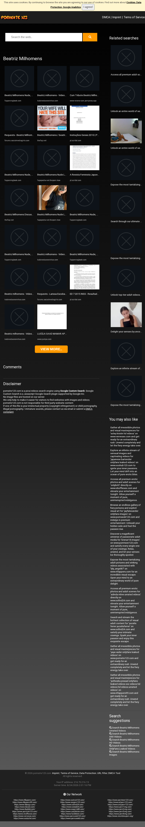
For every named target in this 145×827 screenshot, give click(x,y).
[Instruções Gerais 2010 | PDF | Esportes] (84, 129)
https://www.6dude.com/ (25, 807)
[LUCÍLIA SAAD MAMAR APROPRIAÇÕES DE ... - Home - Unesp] (52, 328)
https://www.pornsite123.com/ (24, 811)
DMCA (106, 17)
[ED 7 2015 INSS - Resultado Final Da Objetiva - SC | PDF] (84, 288)
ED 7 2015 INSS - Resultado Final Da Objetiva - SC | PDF (98, 293)
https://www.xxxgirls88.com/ (72, 809)
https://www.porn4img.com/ (120, 814)
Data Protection (87, 773)
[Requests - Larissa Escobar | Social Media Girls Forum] (52, 288)
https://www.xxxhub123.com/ (72, 800)
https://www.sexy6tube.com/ (72, 811)
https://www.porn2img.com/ (120, 809)
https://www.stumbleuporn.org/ (120, 816)
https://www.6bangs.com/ (24, 804)
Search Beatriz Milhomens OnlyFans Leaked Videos (124, 747)
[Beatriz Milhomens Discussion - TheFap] (19, 209)
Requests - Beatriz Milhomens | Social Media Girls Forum (34, 135)
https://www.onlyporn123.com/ (120, 804)
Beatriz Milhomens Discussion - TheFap (25, 214)
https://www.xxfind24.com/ (72, 804)
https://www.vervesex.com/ (24, 816)
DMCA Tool (114, 773)
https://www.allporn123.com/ (120, 802)
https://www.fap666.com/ (24, 809)
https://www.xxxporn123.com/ (72, 802)
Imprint (116, 17)
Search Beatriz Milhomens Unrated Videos (124, 729)
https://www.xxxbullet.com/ (25, 818)
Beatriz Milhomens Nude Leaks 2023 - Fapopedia (63, 174)
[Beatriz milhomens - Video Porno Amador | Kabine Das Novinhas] (19, 288)
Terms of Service (134, 17)
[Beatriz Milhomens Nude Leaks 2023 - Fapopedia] (52, 169)
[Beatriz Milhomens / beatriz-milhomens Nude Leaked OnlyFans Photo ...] (52, 129)
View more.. (51, 349)
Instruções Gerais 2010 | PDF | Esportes (90, 135)
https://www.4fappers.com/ (25, 800)
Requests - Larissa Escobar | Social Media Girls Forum (65, 293)
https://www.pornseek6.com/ (73, 818)
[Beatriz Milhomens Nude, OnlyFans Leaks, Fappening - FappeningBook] (19, 89)
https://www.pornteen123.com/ (120, 800)
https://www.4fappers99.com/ (25, 802)
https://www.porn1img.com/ (120, 807)
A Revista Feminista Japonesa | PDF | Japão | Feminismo (99, 174)
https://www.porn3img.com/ (120, 811)
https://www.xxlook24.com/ (72, 807)
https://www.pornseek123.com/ (73, 816)
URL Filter (102, 773)
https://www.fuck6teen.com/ (72, 814)
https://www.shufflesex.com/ (25, 814)
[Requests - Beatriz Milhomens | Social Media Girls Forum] (19, 129)
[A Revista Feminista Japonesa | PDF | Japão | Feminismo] (84, 169)
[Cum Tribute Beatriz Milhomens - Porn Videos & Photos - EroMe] (84, 89)
